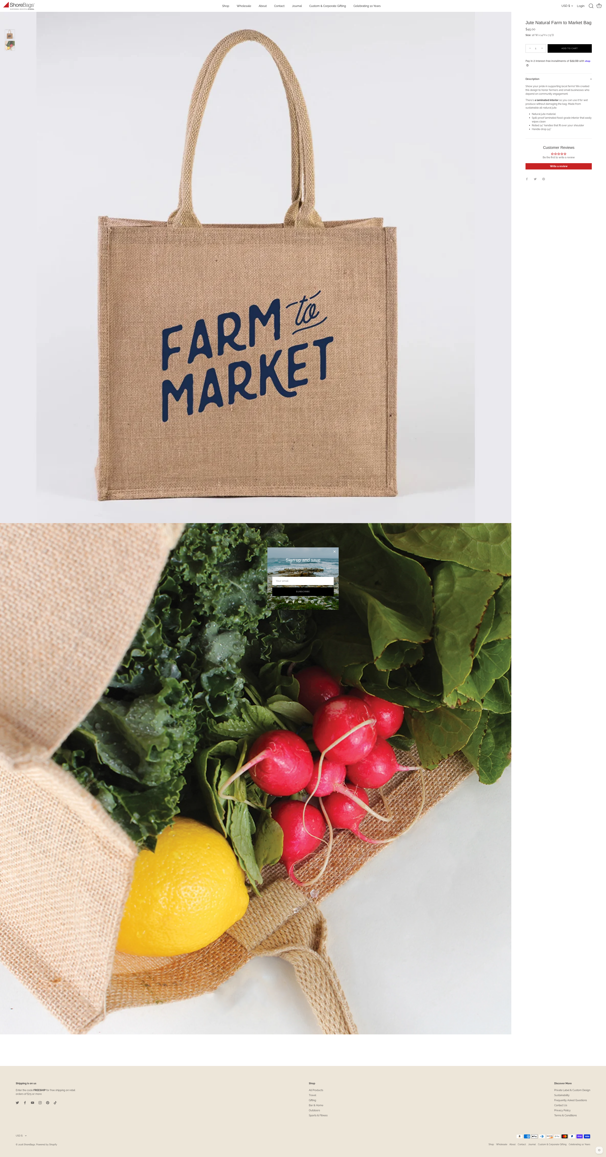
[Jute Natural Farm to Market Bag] (10, 34)
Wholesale (244, 6)
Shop (225, 6)
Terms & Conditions (565, 1115)
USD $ (565, 5)
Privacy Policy (562, 1110)
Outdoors (314, 1110)
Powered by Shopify (46, 1144)
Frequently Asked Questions (570, 1100)
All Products (316, 1090)
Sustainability (562, 1095)
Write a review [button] (558, 166)
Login (581, 6)
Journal (297, 6)
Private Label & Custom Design (572, 1090)
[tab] (559, 111)
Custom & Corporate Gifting (327, 6)
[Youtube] (299, 601)
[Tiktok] (318, 601)
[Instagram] (306, 601)
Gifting (312, 1100)
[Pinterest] (312, 601)
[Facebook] (293, 601)
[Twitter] (287, 601)
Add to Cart (569, 48)
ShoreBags (29, 1144)
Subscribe (303, 591)
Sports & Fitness (318, 1115)
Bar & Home (316, 1105)
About (263, 6)
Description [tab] (532, 78)
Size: (528, 35)
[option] (10, 35)
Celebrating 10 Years (367, 6)
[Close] (334, 551)
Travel (312, 1095)
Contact (279, 6)
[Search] (591, 6)
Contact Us (560, 1105)
